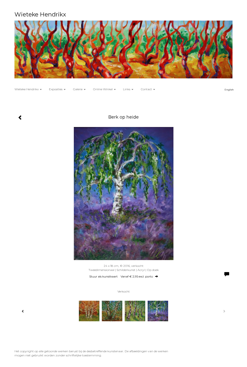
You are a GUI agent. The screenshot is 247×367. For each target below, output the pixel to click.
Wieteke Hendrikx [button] (26, 89)
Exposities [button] (56, 89)
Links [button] (127, 89)
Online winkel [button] (103, 89)
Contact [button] (147, 89)
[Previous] (23, 311)
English (229, 89)
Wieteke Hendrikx (40, 14)
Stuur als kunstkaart (121, 276)
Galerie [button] (78, 89)
